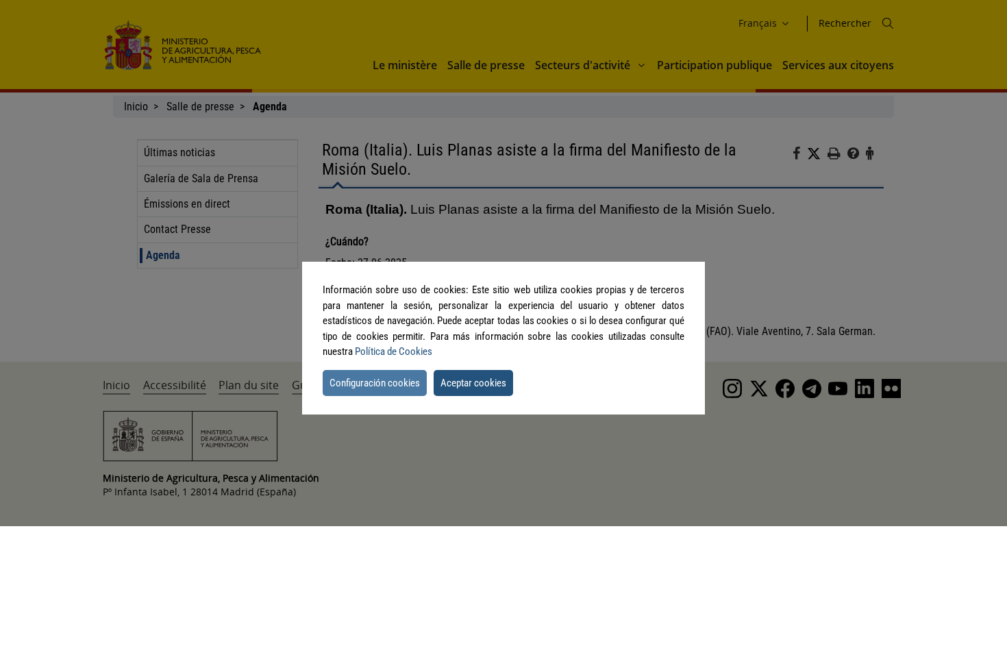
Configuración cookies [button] (375, 383)
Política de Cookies (393, 351)
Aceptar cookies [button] (473, 383)
